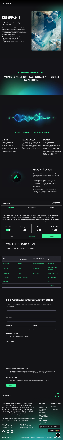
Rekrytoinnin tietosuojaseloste (38, 437)
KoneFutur (50, 269)
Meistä (53, 407)
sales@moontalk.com (8, 427)
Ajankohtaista (56, 404)
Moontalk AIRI (43, 407)
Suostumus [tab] (11, 207)
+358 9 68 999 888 (25, 425)
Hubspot (5, 268)
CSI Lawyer (51, 285)
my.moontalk (42, 409)
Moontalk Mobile (44, 406)
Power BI (20, 268)
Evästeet (49, 437)
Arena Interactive (23, 277)
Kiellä (11, 236)
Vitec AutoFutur (52, 267)
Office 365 (36, 273)
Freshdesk (6, 273)
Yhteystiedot (55, 409)
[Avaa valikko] (60, 3)
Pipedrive (6, 277)
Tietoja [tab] (52, 207)
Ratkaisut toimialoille (42, 411)
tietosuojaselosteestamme (45, 373)
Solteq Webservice (53, 273)
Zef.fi (19, 273)
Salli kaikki (51, 236)
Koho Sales (36, 268)
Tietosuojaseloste (24, 437)
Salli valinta (31, 236)
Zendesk (5, 281)
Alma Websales (52, 277)
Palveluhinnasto (57, 437)
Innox (49, 281)
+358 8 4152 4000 (7, 425)
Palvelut (42, 403)
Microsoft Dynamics (38, 263)
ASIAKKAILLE (43, 420)
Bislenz (20, 263)
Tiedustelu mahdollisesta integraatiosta (19, 336)
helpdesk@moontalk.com (27, 427)
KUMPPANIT (42, 415)
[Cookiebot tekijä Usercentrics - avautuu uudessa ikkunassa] (54, 203)
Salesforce (6, 263)
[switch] (24, 230)
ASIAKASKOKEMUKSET (44, 417)
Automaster (51, 263)
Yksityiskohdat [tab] (31, 207)
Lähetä (10, 385)
